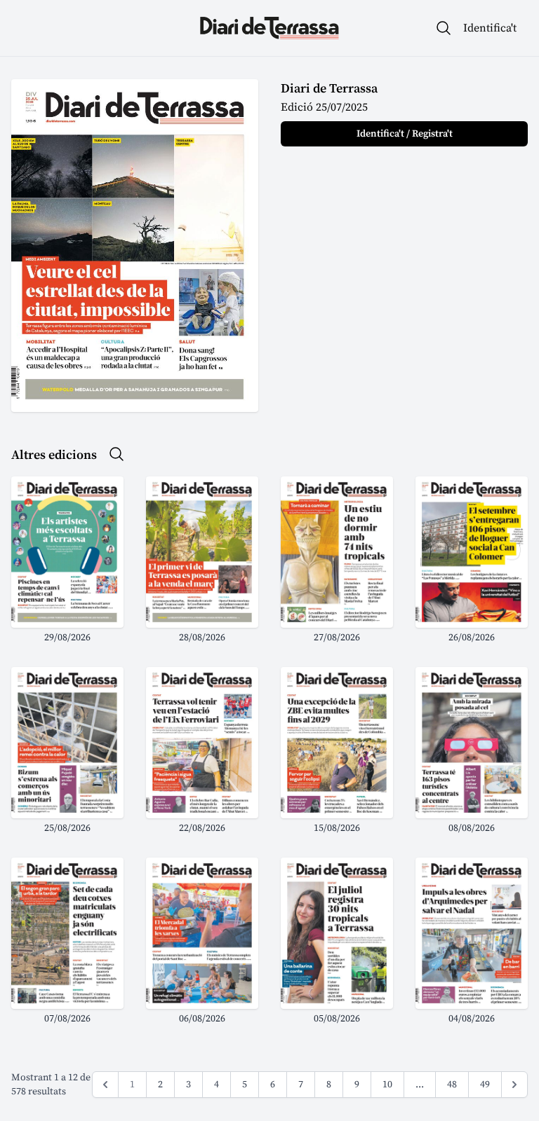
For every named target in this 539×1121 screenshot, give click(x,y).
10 (387, 1084)
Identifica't (490, 28)
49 (485, 1084)
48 (452, 1084)
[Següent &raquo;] (514, 1084)
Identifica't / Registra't (405, 134)
